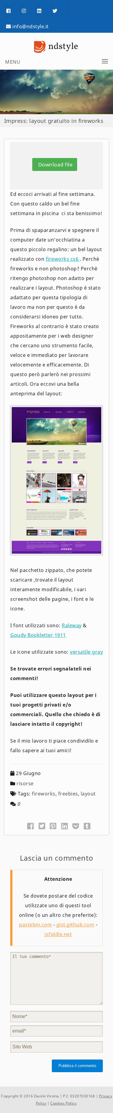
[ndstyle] (56, 47)
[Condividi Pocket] (75, 826)
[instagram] (29, 11)
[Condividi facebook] (30, 826)
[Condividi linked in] (64, 826)
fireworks (43, 793)
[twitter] (59, 11)
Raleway (72, 625)
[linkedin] (44, 11)
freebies (68, 793)
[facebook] (13, 11)
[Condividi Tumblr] (87, 826)
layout (88, 793)
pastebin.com (35, 924)
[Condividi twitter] (42, 826)
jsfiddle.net (58, 934)
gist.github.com (75, 924)
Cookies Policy (63, 1103)
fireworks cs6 (63, 259)
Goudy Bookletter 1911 (38, 635)
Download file (55, 164)
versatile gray (86, 652)
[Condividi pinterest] (53, 826)
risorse (25, 783)
